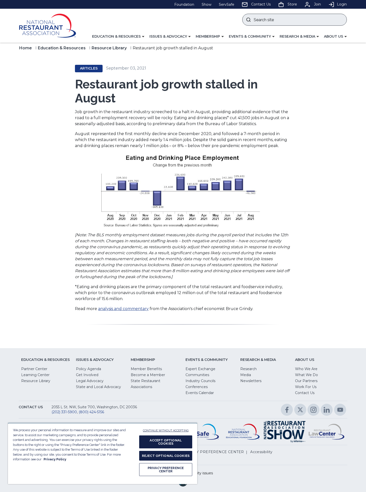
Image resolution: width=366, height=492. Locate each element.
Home (25, 48)
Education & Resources (62, 48)
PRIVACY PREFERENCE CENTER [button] (213, 452)
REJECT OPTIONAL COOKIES (165, 456)
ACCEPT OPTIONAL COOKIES (166, 441)
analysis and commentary (123, 308)
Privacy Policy (55, 459)
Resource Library (109, 48)
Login (342, 4)
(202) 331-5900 (64, 412)
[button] (118, 37)
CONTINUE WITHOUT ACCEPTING (165, 430)
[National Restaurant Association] (47, 26)
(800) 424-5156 (91, 412)
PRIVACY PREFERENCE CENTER (166, 469)
